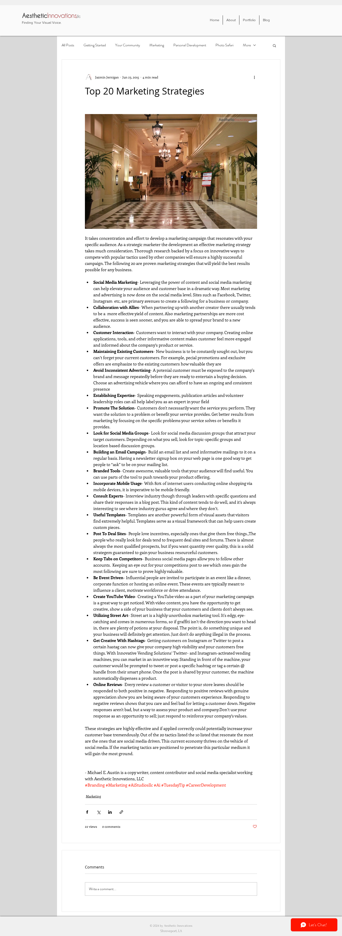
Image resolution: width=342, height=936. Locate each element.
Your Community (127, 45)
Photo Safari (224, 45)
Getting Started (95, 45)
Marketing (156, 45)
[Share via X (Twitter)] (98, 812)
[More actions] (254, 77)
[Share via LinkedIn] (110, 812)
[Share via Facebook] (87, 812)
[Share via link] (121, 812)
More (247, 45)
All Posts (68, 45)
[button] (274, 45)
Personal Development (189, 45)
